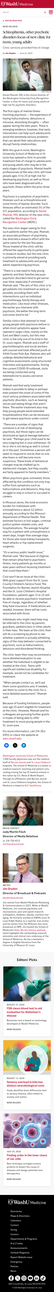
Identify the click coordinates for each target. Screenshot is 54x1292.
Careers (15, 1234)
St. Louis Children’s (41, 762)
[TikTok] (43, 1278)
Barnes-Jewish (18, 762)
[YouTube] (30, 1278)
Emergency (16, 1262)
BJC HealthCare (33, 786)
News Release (10, 27)
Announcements (19, 1248)
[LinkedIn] (36, 1278)
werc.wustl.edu (12, 738)
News (13, 1271)
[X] (17, 1278)
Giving (14, 1230)
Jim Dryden (10, 53)
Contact (15, 1225)
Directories (16, 1211)
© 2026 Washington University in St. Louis (27, 1288)
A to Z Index (17, 1244)
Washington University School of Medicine (24, 756)
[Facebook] (11, 1278)
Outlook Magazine (20, 1253)
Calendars (16, 1221)
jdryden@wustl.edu (13, 898)
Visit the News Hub (13, 21)
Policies (14, 1266)
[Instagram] (24, 1278)
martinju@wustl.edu (13, 844)
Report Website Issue (21, 1257)
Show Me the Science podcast (29, 930)
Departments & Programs (24, 1239)
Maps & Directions (20, 1216)
